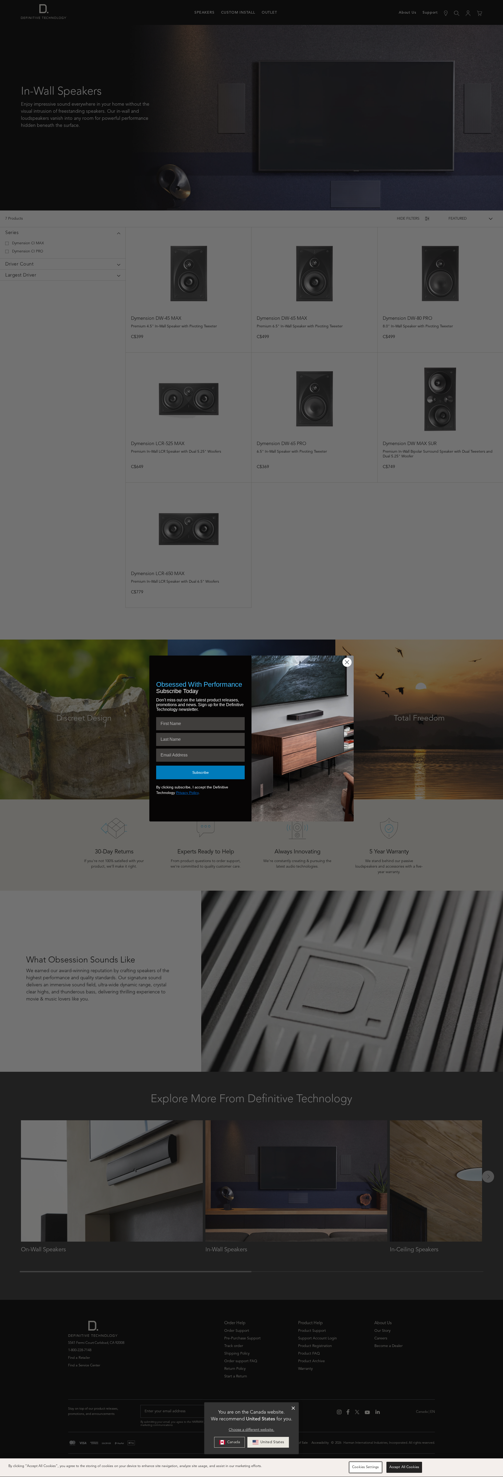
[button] (268, 1442)
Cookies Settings (365, 1467)
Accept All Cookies (404, 1467)
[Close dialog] (293, 1408)
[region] (251, 1467)
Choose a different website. (251, 1430)
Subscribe (200, 772)
